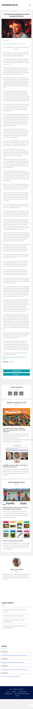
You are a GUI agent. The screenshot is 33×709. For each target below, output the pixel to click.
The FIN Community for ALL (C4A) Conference (14, 669)
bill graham (7, 357)
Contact (17, 695)
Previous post (17, 371)
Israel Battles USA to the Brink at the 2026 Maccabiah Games (13, 621)
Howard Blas (10, 5)
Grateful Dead (14, 357)
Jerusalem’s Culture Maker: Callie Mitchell (13, 616)
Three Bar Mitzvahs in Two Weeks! (11, 676)
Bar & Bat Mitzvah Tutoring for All (21, 693)
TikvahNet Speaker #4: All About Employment (14, 655)
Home (7, 691)
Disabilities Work (8, 693)
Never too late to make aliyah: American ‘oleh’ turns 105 (14, 611)
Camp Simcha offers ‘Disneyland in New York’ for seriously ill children (15, 627)
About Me (14, 691)
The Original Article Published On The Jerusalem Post (14, 43)
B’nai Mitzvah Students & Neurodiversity (13, 662)
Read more (5, 579)
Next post (16, 374)
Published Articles (23, 691)
